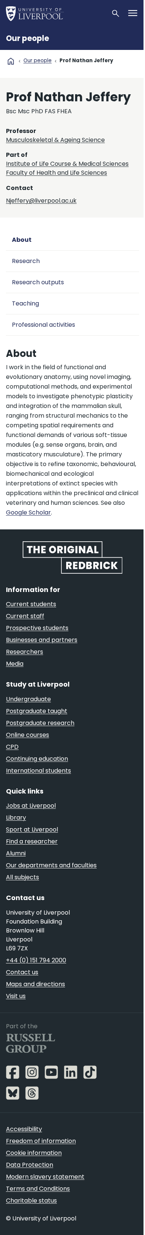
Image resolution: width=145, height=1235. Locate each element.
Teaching (25, 303)
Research (26, 261)
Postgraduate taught (36, 711)
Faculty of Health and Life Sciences (56, 172)
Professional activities (43, 324)
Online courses (27, 735)
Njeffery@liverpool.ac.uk (41, 200)
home (11, 61)
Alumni (16, 853)
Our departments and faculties (51, 865)
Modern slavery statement (45, 1176)
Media (14, 663)
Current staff (25, 616)
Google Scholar (28, 512)
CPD (12, 746)
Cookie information (34, 1153)
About (22, 239)
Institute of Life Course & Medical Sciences (67, 163)
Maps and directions (35, 984)
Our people (27, 38)
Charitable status (31, 1200)
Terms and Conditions (38, 1188)
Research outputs (38, 282)
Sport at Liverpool (32, 829)
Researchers (24, 651)
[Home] (55, 13)
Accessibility (24, 1129)
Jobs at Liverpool (31, 805)
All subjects (22, 877)
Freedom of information (41, 1141)
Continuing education (37, 758)
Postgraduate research (40, 723)
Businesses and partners (41, 640)
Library (16, 817)
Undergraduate (28, 699)
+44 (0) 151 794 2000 (36, 960)
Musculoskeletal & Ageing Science (55, 140)
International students (38, 770)
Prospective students (37, 628)
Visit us (16, 996)
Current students (31, 604)
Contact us (22, 972)
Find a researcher (32, 841)
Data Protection (29, 1164)
